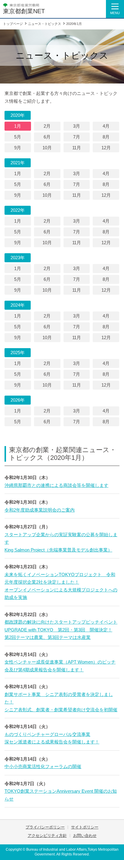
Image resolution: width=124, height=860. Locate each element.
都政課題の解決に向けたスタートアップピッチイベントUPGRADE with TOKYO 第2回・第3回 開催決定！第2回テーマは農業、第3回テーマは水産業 (61, 629)
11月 (76, 147)
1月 (17, 126)
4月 (106, 126)
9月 (17, 147)
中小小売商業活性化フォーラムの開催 (43, 766)
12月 (106, 147)
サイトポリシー (84, 827)
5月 (17, 136)
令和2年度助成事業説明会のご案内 (40, 509)
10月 (47, 147)
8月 (106, 136)
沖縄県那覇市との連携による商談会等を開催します (56, 485)
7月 (76, 136)
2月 (47, 126)
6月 (47, 136)
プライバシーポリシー (45, 827)
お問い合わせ (85, 835)
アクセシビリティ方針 (47, 835)
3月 (76, 126)
